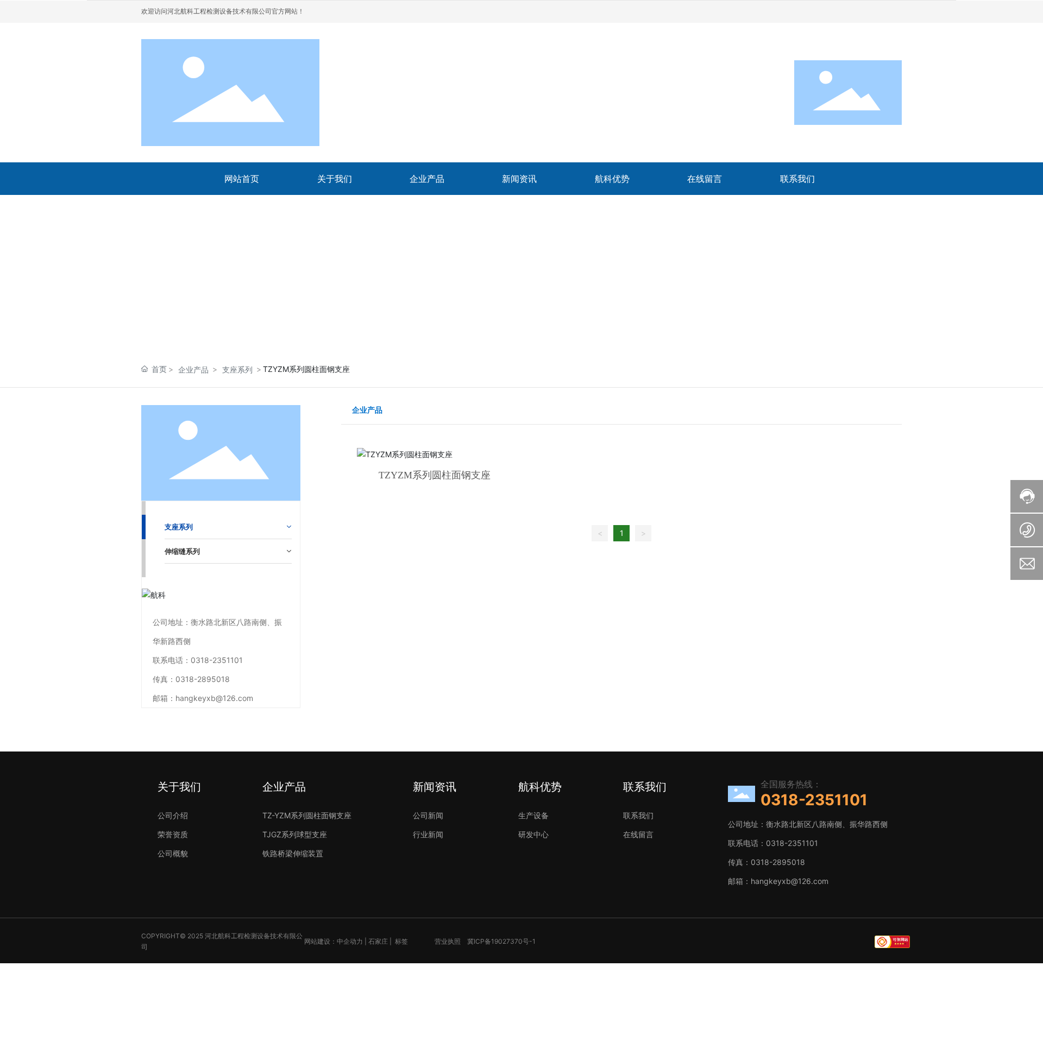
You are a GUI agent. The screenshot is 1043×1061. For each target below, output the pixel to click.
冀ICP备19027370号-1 (501, 941)
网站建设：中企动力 (333, 941)
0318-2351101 (217, 660)
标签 (401, 941)
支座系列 (237, 369)
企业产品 (193, 369)
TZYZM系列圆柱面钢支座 (435, 475)
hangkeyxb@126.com (214, 698)
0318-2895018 (202, 679)
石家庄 (378, 941)
